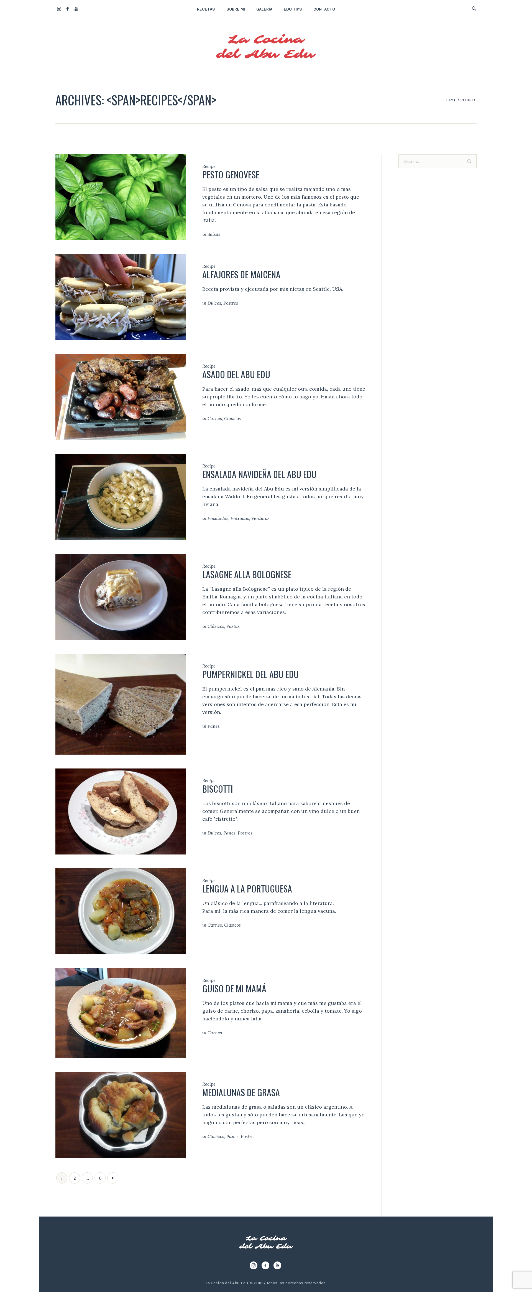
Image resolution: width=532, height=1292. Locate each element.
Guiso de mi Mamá (234, 988)
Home (450, 99)
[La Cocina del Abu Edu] (266, 1242)
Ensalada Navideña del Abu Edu (259, 474)
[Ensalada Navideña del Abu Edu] (120, 496)
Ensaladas (218, 518)
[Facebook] (67, 8)
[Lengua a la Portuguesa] (120, 910)
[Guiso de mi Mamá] (120, 1013)
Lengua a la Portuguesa (247, 888)
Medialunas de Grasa (241, 1092)
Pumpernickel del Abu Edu (250, 674)
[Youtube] (76, 8)
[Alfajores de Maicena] (120, 297)
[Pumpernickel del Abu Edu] (120, 704)
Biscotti (217, 788)
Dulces (214, 303)
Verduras (260, 518)
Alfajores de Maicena (241, 274)
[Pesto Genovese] (120, 197)
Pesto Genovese (230, 174)
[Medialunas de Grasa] (120, 1114)
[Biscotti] (120, 811)
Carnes (215, 418)
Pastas (233, 626)
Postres (230, 303)
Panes (214, 726)
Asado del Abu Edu (236, 374)
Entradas (240, 518)
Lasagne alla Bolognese (246, 574)
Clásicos (232, 418)
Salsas (214, 234)
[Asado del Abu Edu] (120, 396)
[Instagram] (59, 8)
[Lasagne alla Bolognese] (120, 596)
